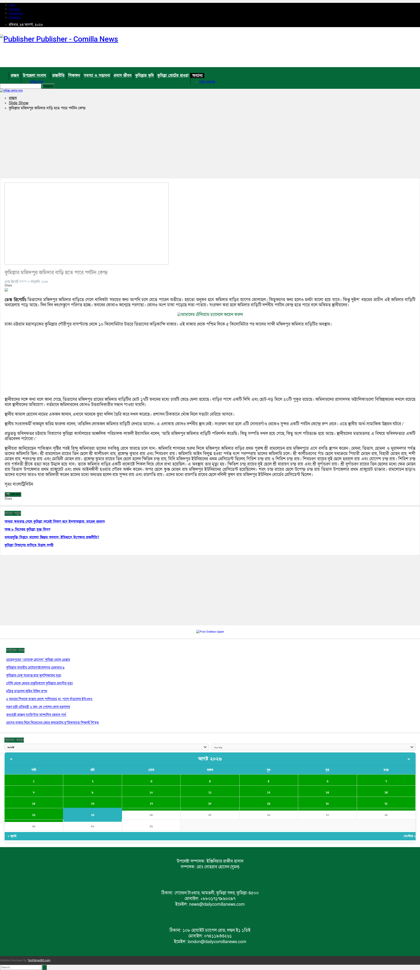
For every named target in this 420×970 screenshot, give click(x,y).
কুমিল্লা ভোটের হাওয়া (173, 75)
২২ (33, 815)
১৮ (210, 804)
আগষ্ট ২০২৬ (210, 759)
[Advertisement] (340, 60)
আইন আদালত (207, 82)
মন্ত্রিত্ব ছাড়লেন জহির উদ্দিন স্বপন (26, 691)
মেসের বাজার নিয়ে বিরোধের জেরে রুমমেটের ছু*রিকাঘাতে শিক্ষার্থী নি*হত (52, 722)
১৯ (268, 804)
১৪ (386, 792)
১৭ (151, 804)
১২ (268, 792)
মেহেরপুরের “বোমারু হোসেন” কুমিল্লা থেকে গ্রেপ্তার (38, 659)
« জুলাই (12, 836)
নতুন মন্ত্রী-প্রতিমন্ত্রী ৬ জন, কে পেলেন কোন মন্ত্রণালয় (38, 707)
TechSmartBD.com (39, 960)
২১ (386, 804)
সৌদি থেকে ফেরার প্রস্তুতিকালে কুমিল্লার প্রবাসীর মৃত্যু (39, 683)
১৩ (327, 792)
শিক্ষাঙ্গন (74, 75)
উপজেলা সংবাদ (34, 75)
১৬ (92, 804)
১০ (151, 792)
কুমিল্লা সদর (36, 82)
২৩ (92, 815)
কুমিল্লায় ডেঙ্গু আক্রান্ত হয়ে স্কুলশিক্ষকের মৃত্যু (33, 675)
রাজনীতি (58, 75)
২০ (327, 804)
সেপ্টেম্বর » (410, 836)
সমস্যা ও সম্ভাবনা (97, 75)
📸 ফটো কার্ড (12, 494)
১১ (210, 792)
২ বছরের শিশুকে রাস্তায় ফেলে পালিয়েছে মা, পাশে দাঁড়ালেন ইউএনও (49, 699)
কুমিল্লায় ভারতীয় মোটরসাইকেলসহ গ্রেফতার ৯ (35, 667)
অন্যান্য (197, 75)
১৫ (33, 804)
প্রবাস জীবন (122, 75)
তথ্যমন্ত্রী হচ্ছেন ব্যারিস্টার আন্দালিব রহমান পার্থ (36, 714)
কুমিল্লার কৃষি (144, 75)
